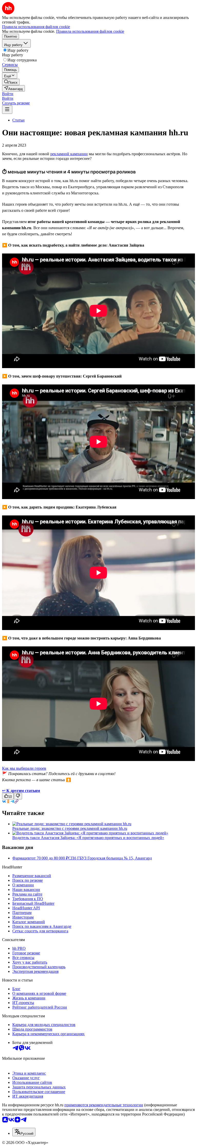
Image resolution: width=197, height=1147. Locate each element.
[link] (10, 82)
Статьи (18, 120)
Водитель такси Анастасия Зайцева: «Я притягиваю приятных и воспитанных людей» (88, 837)
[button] (7, 94)
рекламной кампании (69, 154)
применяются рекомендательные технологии (103, 1105)
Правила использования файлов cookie (90, 31)
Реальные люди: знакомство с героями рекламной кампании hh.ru (69, 828)
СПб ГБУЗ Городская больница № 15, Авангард (110, 858)
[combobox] (23, 1132)
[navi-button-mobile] (7, 109)
